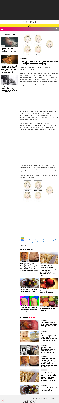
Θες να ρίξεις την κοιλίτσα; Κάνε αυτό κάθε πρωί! (48, 292)
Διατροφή (24, 245)
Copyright (33, 397)
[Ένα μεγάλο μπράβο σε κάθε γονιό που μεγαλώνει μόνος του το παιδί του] (9, 42)
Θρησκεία (3, 63)
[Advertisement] (29, 10)
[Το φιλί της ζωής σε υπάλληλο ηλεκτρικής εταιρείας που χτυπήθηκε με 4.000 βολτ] (9, 80)
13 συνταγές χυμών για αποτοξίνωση (47, 309)
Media (2, 46)
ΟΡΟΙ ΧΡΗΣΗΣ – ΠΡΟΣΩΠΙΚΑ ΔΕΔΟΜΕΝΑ (45, 397)
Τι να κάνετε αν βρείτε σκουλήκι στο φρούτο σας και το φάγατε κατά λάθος (49, 324)
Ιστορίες (3, 84)
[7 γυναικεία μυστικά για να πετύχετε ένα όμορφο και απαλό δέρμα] (29, 301)
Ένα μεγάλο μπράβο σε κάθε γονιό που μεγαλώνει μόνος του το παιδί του (9, 50)
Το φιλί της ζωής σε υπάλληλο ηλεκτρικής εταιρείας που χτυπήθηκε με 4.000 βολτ (9, 89)
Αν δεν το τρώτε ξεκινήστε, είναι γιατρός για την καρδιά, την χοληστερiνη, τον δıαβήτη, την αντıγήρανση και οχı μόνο (49, 338)
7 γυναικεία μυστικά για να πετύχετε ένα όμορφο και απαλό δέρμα (28, 309)
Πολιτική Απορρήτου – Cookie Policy (39, 398)
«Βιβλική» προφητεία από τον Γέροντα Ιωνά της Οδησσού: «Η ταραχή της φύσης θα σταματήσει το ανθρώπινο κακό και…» (9, 69)
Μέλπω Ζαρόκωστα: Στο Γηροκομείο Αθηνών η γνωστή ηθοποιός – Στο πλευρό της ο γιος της (48, 349)
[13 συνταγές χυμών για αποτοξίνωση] (49, 301)
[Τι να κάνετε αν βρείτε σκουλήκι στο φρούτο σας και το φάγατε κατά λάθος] (29, 325)
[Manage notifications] (2, 400)
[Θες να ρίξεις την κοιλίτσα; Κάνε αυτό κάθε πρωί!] (49, 283)
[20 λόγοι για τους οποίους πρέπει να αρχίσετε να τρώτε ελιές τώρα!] (29, 283)
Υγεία (48, 306)
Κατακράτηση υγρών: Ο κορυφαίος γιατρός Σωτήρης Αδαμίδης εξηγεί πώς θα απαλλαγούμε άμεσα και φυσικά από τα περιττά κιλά (29, 267)
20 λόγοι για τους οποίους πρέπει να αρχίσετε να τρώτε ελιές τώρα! (28, 291)
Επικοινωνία (51, 398)
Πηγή (21, 205)
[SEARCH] (57, 29)
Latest (29, 26)
